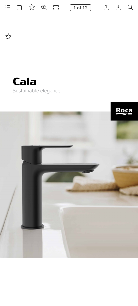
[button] (8, 7)
